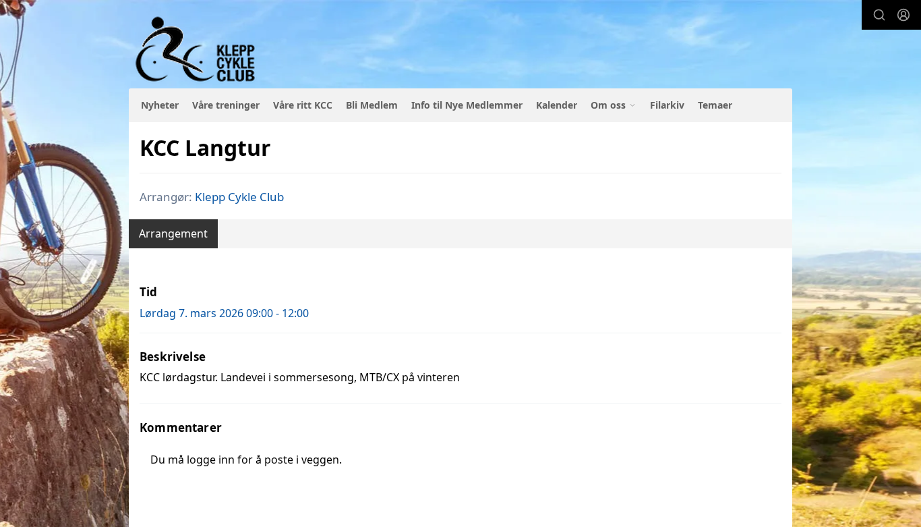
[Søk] (879, 15)
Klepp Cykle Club (239, 196)
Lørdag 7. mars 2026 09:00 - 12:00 (224, 313)
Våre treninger (226, 105)
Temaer (715, 105)
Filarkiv (667, 105)
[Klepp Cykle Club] (196, 49)
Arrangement (173, 233)
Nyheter (160, 105)
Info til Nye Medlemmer (467, 105)
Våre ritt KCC (302, 105)
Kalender (556, 105)
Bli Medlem (372, 105)
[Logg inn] (903, 15)
